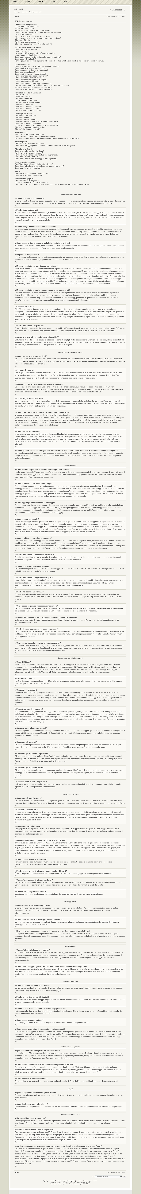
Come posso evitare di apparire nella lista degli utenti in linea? (38, 32)
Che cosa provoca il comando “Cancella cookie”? (33, 44)
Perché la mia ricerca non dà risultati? (29, 153)
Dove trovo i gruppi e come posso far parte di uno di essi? (36, 121)
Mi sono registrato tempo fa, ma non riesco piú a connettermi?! (38, 38)
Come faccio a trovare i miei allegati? (29, 175)
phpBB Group (77, 1121)
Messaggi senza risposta (22, 12)
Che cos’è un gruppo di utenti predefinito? (30, 127)
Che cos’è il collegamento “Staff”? (27, 129)
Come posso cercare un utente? (27, 157)
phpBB (61, 1182)
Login (15, 9)
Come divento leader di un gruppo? (28, 123)
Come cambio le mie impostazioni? (28, 49)
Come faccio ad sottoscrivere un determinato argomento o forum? (39, 166)
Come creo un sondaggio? (25, 72)
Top (16, 205)
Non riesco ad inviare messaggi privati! (29, 135)
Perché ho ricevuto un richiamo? (27, 82)
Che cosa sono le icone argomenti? (28, 110)
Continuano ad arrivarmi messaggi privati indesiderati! (35, 136)
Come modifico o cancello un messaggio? (30, 68)
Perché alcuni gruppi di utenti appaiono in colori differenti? (37, 125)
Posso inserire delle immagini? (26, 101)
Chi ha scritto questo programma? (27, 181)
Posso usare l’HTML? (23, 97)
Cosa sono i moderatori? (24, 118)
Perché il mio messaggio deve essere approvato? (33, 87)
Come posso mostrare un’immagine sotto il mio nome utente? (38, 57)
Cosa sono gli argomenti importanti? (28, 106)
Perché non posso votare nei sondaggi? (30, 78)
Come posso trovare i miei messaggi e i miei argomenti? (36, 159)
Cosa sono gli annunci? (24, 104)
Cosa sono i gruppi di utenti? (25, 119)
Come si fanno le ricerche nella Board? (29, 151)
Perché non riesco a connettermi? (27, 27)
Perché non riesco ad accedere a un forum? (31, 76)
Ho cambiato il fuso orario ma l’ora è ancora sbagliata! (35, 53)
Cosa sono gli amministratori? (26, 116)
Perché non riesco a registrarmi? (27, 42)
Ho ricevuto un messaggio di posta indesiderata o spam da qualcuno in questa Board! (47, 138)
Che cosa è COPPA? (23, 40)
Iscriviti (21, 9)
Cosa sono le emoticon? (24, 99)
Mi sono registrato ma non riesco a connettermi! (32, 36)
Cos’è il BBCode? (21, 95)
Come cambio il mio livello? (25, 59)
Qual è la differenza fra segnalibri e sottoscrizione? (34, 164)
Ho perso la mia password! (25, 34)
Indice (17, 16)
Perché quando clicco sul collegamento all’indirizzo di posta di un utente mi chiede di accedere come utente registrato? (59, 61)
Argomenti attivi (37, 12)
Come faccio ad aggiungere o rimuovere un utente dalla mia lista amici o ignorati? (45, 146)
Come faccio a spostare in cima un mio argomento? (34, 89)
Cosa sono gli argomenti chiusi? (27, 108)
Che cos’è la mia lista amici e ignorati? (29, 144)
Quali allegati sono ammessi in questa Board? (32, 173)
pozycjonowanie (76, 1181)
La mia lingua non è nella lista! (26, 55)
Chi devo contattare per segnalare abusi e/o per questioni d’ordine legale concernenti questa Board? (52, 185)
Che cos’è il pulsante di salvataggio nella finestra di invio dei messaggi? (42, 86)
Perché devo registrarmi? (24, 28)
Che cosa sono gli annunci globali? (28, 103)
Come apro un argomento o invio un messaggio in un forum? (37, 66)
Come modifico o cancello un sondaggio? (30, 74)
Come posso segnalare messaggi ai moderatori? (33, 84)
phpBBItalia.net (68, 1184)
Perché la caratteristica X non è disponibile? (31, 183)
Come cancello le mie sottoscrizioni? (28, 168)
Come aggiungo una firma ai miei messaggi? (32, 70)
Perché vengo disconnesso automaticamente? (32, 30)
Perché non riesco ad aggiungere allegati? (31, 80)
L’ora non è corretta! (22, 51)
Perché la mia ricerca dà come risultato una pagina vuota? (37, 155)
